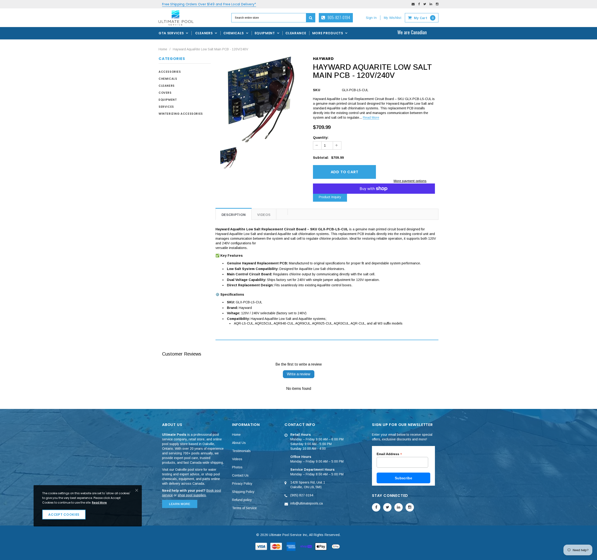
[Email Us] (413, 4)
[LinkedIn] (431, 4)
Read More (371, 117)
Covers (165, 93)
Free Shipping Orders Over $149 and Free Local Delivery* (209, 4)
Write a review (298, 374)
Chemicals (168, 79)
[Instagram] (437, 4)
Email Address (389, 454)
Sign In (371, 18)
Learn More (179, 504)
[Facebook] (419, 4)
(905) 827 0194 (301, 495)
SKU (316, 90)
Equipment (168, 100)
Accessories (170, 72)
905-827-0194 (338, 17)
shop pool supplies (192, 495)
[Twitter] (424, 4)
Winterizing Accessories (181, 114)
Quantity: (320, 137)
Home (163, 49)
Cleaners (167, 86)
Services (166, 107)
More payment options (410, 181)
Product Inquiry (330, 197)
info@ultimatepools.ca (306, 503)
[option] (261, 99)
